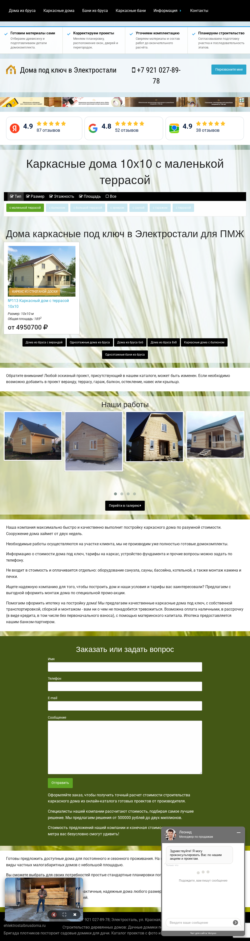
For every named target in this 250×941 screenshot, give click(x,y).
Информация (165, 10)
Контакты (199, 10)
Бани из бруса (95, 10)
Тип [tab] (17, 196)
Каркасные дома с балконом (204, 342)
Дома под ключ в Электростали (67, 70)
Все (112, 196)
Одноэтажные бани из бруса (125, 354)
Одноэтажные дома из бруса (90, 342)
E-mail (52, 698)
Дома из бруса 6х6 (130, 342)
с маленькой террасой (25, 207)
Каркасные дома (58, 10)
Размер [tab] (37, 196)
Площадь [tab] (92, 196)
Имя (51, 659)
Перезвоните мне (229, 69)
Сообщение (57, 717)
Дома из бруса (22, 10)
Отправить (60, 783)
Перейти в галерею (124, 506)
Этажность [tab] (63, 196)
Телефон (54, 678)
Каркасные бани (131, 10)
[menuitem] (22, 10)
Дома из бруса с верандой (44, 342)
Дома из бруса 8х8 (164, 342)
